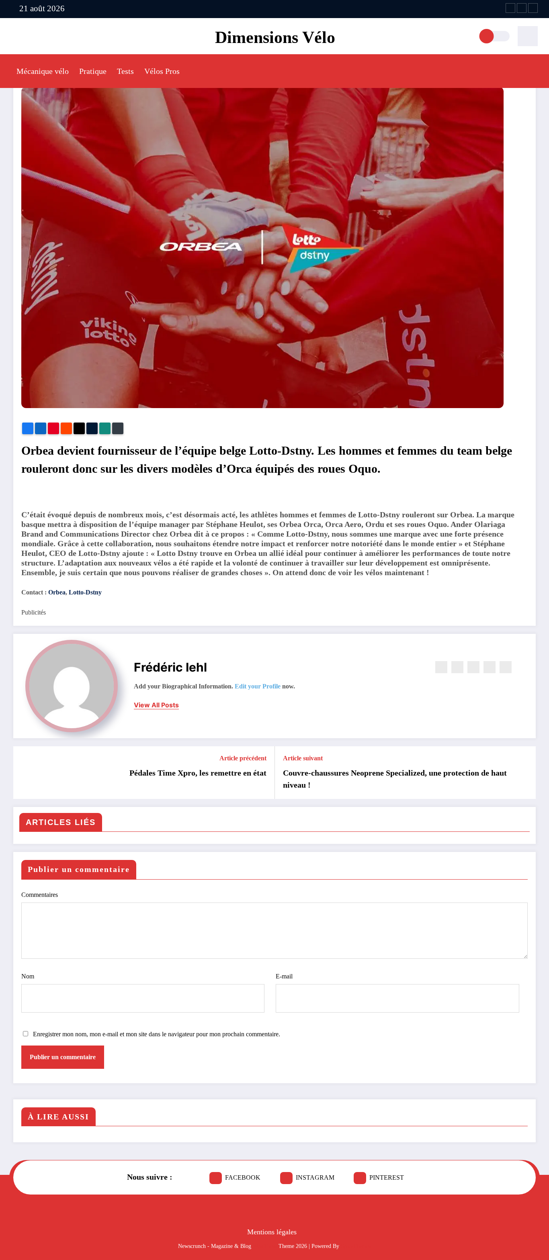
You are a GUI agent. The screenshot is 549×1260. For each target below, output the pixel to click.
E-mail (284, 976)
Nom (27, 976)
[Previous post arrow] (24, 772)
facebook (242, 1177)
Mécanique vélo (42, 71)
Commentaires (39, 894)
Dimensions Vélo (275, 37)
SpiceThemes (356, 1246)
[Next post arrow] (524, 772)
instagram (315, 1177)
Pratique (93, 71)
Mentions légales (272, 1232)
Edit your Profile (258, 686)
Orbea (57, 592)
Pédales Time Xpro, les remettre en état (197, 772)
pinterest (386, 1177)
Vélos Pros (162, 71)
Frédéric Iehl (170, 667)
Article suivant (303, 758)
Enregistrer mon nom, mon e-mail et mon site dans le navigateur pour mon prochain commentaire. (156, 1034)
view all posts (156, 705)
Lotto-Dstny (85, 592)
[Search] (528, 36)
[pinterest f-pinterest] (533, 8)
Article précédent (242, 758)
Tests (125, 71)
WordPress (265, 1246)
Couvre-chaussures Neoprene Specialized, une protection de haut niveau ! (395, 778)
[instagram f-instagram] (521, 8)
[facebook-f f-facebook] (510, 8)
